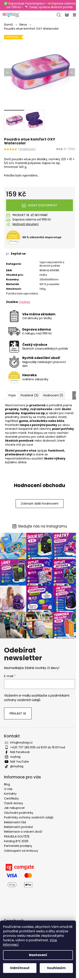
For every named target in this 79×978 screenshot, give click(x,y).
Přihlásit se (18, 713)
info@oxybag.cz (21, 742)
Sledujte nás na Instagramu (42, 526)
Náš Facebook (20, 752)
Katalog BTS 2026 (16, 841)
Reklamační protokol (18, 827)
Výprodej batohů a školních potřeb (52, 264)
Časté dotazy (13, 803)
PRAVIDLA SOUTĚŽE (17, 836)
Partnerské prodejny (18, 846)
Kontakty (10, 794)
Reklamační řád (15, 822)
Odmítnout (20, 968)
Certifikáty (11, 798)
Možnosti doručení (25, 224)
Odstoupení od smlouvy (21, 851)
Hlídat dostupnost (42, 205)
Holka (43, 275)
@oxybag (16, 766)
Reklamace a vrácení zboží (23, 832)
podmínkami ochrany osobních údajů (36, 697)
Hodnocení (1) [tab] (53, 395)
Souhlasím (56, 968)
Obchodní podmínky (18, 813)
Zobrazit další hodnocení (39, 503)
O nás (8, 789)
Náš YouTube (19, 762)
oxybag (15, 757)
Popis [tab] (12, 395)
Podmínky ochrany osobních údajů (28, 817)
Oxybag (24, 302)
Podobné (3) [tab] (29, 395)
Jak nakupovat (14, 808)
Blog (7, 784)
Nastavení (38, 955)
